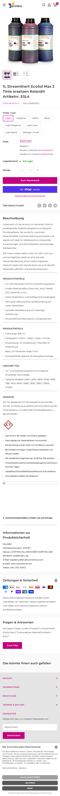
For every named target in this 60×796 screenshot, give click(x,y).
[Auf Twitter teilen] (50, 205)
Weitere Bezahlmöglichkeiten (30, 195)
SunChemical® (11, 103)
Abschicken (13, 735)
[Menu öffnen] (4, 5)
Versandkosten (45, 150)
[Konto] (49, 4)
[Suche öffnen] (43, 4)
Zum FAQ (12, 645)
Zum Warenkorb (30, 180)
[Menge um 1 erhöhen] (38, 170)
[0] (55, 5)
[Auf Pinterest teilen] (45, 205)
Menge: (7, 170)
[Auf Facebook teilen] (39, 205)
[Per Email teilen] (55, 205)
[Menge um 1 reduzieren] (23, 170)
